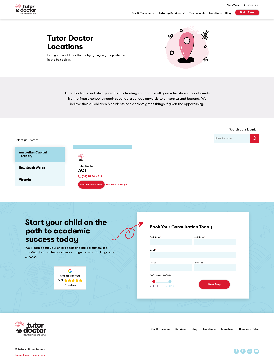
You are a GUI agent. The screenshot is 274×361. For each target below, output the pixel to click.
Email (153, 250)
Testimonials (197, 13)
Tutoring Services (170, 13)
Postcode (199, 263)
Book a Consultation (91, 184)
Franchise (227, 329)
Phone (153, 263)
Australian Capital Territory (33, 154)
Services (180, 329)
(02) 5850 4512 (92, 176)
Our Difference (141, 13)
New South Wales (32, 167)
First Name (155, 237)
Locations (215, 13)
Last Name (199, 237)
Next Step (214, 284)
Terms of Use (38, 355)
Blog (228, 13)
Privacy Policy (22, 355)
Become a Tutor (249, 329)
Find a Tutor (233, 5)
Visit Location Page (116, 184)
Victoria (25, 179)
